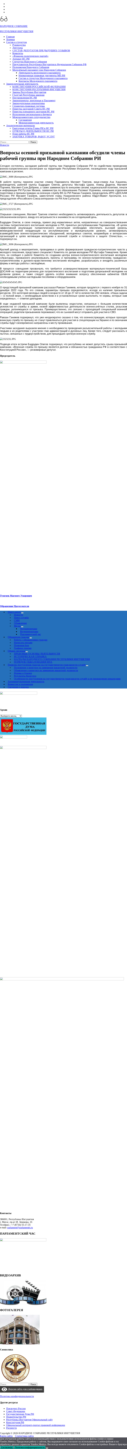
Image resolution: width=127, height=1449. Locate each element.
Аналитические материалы (20, 125)
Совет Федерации (15, 1411)
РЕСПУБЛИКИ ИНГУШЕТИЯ (16, 31)
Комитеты (17, 53)
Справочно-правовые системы (28, 106)
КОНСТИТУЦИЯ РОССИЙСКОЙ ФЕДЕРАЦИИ (39, 86)
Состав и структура (16, 42)
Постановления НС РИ (24, 97)
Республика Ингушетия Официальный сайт (29, 1419)
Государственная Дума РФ (20, 1414)
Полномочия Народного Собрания (30, 67)
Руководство (19, 45)
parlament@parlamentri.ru (20, 1227)
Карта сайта (6, 1436)
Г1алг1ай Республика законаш (28, 95)
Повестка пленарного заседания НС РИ (33, 111)
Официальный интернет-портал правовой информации (35, 1425)
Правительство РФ (16, 1417)
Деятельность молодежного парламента (40, 72)
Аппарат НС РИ (21, 59)
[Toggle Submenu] (87, 665)
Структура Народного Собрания (29, 61)
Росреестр (11, 1428)
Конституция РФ (15, 1422)
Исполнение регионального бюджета (32, 114)
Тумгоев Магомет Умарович (16, 595)
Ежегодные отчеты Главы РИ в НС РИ (32, 128)
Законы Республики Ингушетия (29, 92)
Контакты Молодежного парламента (38, 81)
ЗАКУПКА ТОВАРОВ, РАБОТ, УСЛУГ (33, 136)
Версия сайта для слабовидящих (24, 1389)
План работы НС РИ (23, 134)
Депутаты (17, 47)
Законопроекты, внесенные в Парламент (33, 100)
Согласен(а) (6, 1447)
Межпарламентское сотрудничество (31, 117)
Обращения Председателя (14, 606)
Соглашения (25, 120)
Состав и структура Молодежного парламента (43, 78)
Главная (10, 36)
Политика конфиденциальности (17, 1396)
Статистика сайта (24, 1436)
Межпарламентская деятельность (36, 122)
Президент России (16, 1408)
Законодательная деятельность (22, 84)
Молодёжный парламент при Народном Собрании (39, 70)
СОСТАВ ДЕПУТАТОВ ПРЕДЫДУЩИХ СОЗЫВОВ (41, 50)
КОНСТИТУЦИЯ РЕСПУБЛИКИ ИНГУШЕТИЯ (39, 89)
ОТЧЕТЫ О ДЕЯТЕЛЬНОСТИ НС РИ (33, 131)
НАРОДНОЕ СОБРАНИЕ (14, 26)
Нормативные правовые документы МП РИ (42, 75)
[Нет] (47, 1448)
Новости (4, 145)
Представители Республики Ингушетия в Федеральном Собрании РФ (49, 64)
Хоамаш (10, 39)
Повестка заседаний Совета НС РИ (31, 109)
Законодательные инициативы (28, 103)
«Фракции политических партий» (30, 56)
